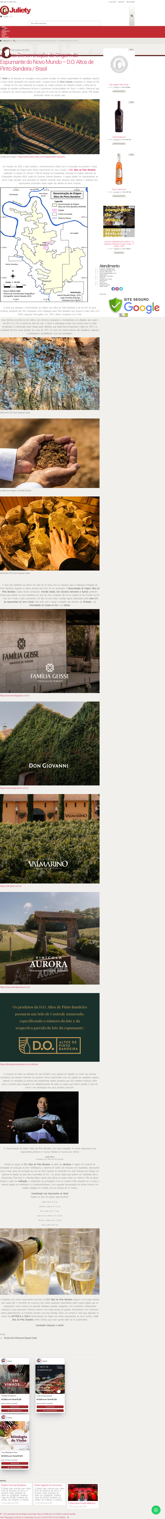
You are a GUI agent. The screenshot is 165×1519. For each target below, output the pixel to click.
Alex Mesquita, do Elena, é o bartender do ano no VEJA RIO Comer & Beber (33, 1517)
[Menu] (2, 29)
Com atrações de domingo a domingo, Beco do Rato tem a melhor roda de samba (39, 1514)
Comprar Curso (14, 1407)
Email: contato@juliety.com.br (108, 273)
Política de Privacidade (106, 276)
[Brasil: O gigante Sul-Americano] (49, 1493)
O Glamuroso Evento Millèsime (81, 1503)
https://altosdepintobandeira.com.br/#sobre (19, 1064)
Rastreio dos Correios (106, 279)
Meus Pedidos (130, 2)
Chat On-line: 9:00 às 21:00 (107, 270)
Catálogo (5, 37)
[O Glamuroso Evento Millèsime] (83, 1492)
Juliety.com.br (6, 41)
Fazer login (121, 2)
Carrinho (102, 282)
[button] (156, 1510)
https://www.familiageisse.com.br (14, 695)
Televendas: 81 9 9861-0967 (8, 2)
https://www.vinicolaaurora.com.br (15, 987)
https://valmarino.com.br (11, 886)
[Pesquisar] (131, 16)
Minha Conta (103, 283)
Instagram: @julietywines (107, 269)
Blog (14, 41)
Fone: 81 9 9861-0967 (106, 272)
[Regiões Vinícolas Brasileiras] (16, 1493)
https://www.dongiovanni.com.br (14, 788)
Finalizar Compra (105, 285)
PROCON (102, 277)
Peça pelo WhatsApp (16, 1410)
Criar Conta (112, 2)
